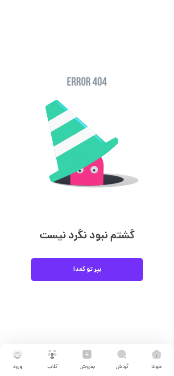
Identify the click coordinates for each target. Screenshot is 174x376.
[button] (87, 146)
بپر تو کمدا (87, 269)
